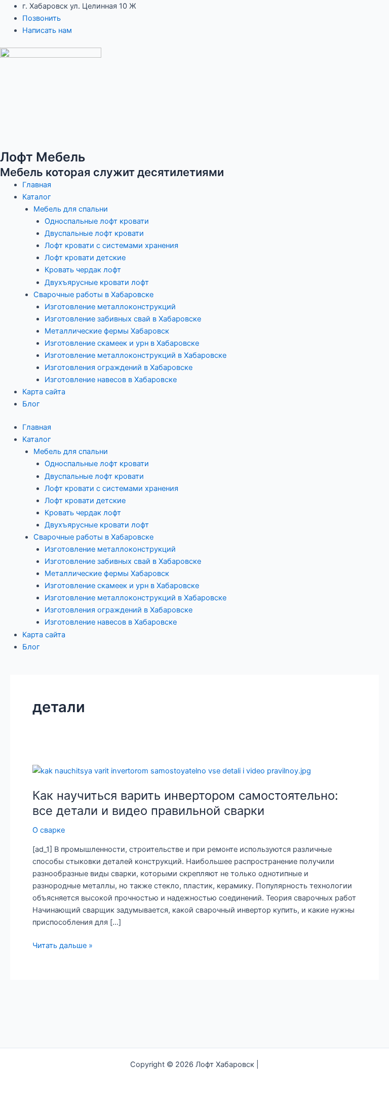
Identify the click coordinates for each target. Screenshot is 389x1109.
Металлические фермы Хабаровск (107, 331)
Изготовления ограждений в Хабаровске (118, 367)
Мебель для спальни (70, 209)
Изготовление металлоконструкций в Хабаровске (135, 355)
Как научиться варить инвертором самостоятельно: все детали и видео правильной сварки (185, 803)
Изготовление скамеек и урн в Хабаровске (122, 343)
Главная (36, 184)
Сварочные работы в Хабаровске (93, 294)
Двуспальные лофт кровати (94, 233)
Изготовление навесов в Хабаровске (111, 379)
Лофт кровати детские (85, 257)
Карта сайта (43, 391)
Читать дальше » (62, 944)
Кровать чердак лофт (83, 269)
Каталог (36, 196)
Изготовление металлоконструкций (110, 306)
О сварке (48, 830)
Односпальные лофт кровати (97, 221)
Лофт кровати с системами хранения (111, 245)
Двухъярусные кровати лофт (97, 282)
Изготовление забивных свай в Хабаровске (123, 318)
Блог (31, 403)
